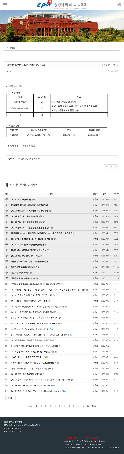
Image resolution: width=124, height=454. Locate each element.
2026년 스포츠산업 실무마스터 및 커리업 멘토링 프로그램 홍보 (36, 306)
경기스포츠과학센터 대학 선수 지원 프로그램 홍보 (31, 368)
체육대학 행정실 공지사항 (24, 184)
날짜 (104, 194)
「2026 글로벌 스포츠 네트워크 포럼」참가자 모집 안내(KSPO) (35, 284)
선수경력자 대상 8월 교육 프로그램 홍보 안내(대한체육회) (34, 323)
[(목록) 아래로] (110, 167)
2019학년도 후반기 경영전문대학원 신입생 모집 (26, 65)
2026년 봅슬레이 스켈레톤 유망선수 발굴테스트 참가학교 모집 (36, 391)
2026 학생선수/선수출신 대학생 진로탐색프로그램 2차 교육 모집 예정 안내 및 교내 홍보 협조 (48, 289)
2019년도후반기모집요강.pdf (28, 158)
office (9, 71)
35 (88, 406)
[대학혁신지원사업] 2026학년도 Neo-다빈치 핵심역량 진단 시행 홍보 (39, 335)
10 (78, 406)
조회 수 (116, 194)
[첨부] (115, 167)
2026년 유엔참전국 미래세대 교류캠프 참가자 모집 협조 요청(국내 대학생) (41, 380)
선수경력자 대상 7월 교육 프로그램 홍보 (27, 357)
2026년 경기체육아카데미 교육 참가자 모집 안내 (31, 385)
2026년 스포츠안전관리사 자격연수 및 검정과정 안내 (32, 312)
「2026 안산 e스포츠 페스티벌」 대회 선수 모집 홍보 (31, 351)
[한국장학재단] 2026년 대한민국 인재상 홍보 (29, 301)
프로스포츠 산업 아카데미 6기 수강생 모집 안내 (30, 329)
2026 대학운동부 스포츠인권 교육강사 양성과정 (30, 340)
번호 (7, 194)
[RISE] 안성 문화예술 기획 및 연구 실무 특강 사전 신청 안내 (35, 318)
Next (94, 406)
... (83, 406)
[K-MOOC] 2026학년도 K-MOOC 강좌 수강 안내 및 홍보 (34, 346)
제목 (51, 194)
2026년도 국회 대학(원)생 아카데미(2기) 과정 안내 (31, 295)
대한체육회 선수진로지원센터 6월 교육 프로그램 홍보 (32, 363)
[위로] (106, 167)
